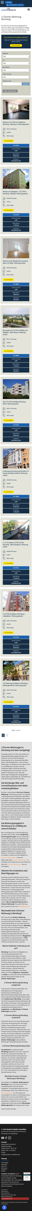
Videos (3, 1171)
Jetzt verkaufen (16, 45)
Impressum (4, 1190)
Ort (4, 60)
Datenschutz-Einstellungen (8, 1195)
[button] (4, 1207)
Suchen (25, 83)
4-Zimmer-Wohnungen (19, 860)
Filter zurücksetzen (10, 91)
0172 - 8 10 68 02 (10, 1150)
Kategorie (5, 53)
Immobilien (5, 1161)
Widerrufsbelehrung (6, 1196)
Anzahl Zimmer (7, 74)
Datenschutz (4, 1191)
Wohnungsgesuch (7, 1093)
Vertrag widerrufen (7, 1199)
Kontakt (8, 2)
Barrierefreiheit (5, 1193)
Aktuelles (4, 1165)
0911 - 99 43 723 (11, 1148)
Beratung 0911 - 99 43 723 (16, 5)
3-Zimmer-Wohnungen (14, 864)
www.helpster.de (23, 906)
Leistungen (4, 1163)
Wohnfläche (6, 67)
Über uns (4, 1167)
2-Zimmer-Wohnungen (8, 858)
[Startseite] (8, 9)
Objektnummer (7, 81)
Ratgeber (4, 1169)
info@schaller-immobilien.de (10, 1155)
